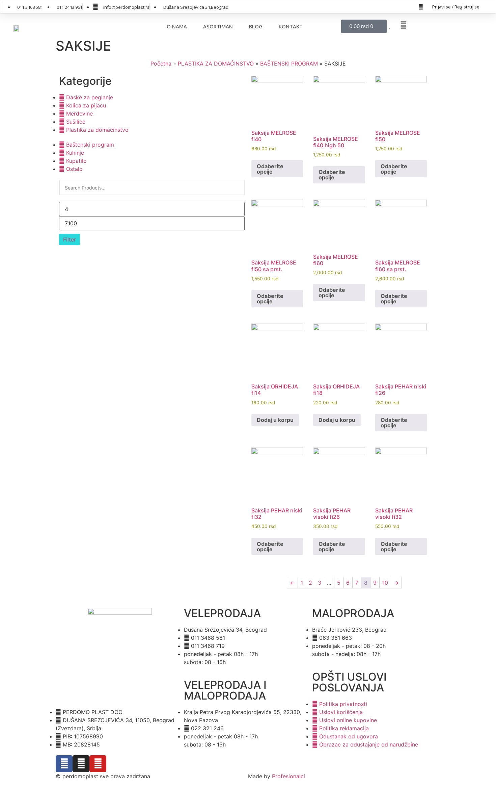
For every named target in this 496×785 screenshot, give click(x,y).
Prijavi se (441, 7)
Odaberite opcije (270, 169)
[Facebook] (420, 6)
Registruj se (466, 7)
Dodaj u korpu (275, 419)
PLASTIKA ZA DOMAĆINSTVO (216, 63)
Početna (160, 63)
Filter (69, 239)
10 (385, 582)
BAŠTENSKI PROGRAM (289, 63)
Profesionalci (288, 776)
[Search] (235, 187)
